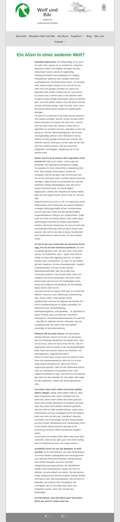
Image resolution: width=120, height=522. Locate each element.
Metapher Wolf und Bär (42, 36)
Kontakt (58, 42)
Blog (89, 36)
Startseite (21, 36)
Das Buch (63, 36)
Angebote (76, 36)
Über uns (99, 36)
